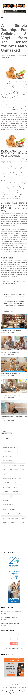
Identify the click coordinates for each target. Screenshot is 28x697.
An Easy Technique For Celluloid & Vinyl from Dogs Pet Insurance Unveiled (14, 296)
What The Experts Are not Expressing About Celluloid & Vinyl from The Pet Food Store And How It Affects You (14, 303)
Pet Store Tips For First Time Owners (11, 330)
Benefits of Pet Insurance (9, 452)
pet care (16, 487)
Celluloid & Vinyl (17, 648)
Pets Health (14, 281)
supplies (5, 522)
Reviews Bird (17, 513)
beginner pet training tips (9, 447)
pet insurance (15, 491)
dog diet (5, 474)
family (12, 474)
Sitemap (23, 687)
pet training (6, 500)
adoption (5, 443)
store (23, 518)
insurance (18, 483)
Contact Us (6, 687)
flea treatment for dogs (9, 478)
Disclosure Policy (15, 687)
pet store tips (17, 496)
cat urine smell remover (9, 465)
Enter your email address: (14, 641)
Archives (3, 431)
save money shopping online (10, 518)
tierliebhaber (14, 522)
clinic (4, 469)
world (4, 527)
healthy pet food (7, 483)
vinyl (14, 284)
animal (13, 443)
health (10, 284)
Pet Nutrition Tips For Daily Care (10, 373)
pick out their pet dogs (9, 505)
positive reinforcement (9, 509)
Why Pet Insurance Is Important (10, 352)
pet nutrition (6, 496)
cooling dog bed (13, 469)
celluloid (4, 284)
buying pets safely (8, 456)
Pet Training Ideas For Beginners (10, 395)
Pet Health (5, 491)
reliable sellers (7, 513)
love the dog (6, 487)
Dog (23, 469)
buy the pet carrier (8, 460)
